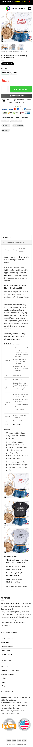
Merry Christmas (18, 125)
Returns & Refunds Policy (10, 670)
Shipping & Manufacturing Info (13, 242)
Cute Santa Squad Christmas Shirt (6, 193)
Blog (3, 686)
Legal (3, 682)
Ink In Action (17, 424)
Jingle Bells (5, 125)
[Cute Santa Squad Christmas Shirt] (8, 181)
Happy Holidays (16, 121)
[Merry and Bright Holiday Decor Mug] (24, 152)
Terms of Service (7, 646)
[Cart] (30, 8)
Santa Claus (5, 130)
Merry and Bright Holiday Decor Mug (23, 164)
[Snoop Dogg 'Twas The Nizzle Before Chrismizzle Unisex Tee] (8, 152)
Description (7, 237)
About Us (4, 666)
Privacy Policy (6, 650)
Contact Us (5, 643)
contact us (7, 329)
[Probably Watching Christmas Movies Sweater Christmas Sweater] (24, 181)
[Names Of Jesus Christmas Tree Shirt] (8, 212)
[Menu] (2, 8)
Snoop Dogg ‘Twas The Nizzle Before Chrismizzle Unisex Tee (8, 164)
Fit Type (4, 68)
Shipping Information (8, 674)
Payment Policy (6, 654)
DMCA (3, 678)
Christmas (23, 51)
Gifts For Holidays (12, 51)
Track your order (7, 639)
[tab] (16, 237)
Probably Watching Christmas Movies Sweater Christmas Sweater (23, 195)
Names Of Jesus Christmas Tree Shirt (7, 224)
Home (3, 51)
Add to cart (20, 89)
